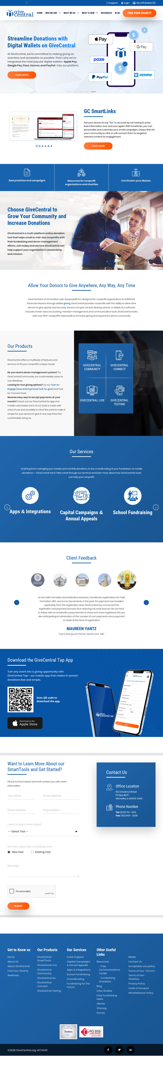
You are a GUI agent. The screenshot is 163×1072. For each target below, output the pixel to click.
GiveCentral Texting (49, 990)
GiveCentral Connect (44, 984)
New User (18, 852)
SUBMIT (18, 906)
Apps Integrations (79, 969)
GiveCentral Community (44, 971)
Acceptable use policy (141, 966)
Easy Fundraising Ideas (107, 997)
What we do (69, 13)
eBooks (101, 1003)
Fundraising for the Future (78, 985)
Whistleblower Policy (140, 992)
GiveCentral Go (46, 978)
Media (132, 957)
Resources (106, 13)
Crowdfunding (75, 979)
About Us (12, 961)
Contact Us (135, 961)
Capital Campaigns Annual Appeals (78, 963)
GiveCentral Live (47, 965)
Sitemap (102, 1008)
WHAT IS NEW (88, 13)
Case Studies (104, 990)
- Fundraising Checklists (107, 979)
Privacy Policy (136, 983)
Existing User (43, 852)
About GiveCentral (18, 966)
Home (40, 13)
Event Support (75, 957)
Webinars (13, 975)
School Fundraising (78, 974)
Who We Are (51, 13)
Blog (117, 13)
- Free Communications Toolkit (109, 970)
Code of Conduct (138, 988)
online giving (63, 303)
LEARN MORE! (22, 75)
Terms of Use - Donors (141, 970)
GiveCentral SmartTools (44, 958)
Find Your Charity (140, 13)
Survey (101, 1012)
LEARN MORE (98, 146)
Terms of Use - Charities (136, 977)
